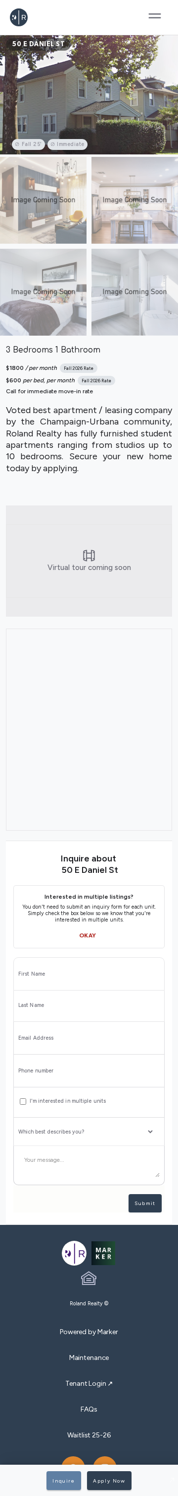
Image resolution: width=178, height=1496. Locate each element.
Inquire (63, 1481)
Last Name (31, 1005)
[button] (154, 17)
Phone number (35, 1071)
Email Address (35, 1038)
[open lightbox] (89, 94)
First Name (31, 974)
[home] (38, 17)
